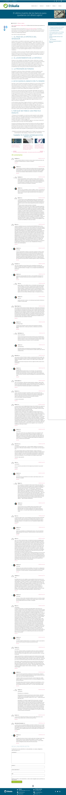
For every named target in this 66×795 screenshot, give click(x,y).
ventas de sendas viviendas (31, 28)
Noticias (54, 5)
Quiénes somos (34, 5)
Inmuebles (48, 5)
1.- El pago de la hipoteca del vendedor (56, 27)
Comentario (14, 752)
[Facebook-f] (54, 1)
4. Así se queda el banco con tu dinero (56, 32)
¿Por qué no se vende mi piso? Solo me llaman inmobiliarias (16, 146)
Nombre (13, 765)
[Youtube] (61, 1)
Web (12, 773)
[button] (4, 27)
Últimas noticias (17, 25)
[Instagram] (59, 1)
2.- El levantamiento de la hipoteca (55, 28)
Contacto (59, 5)
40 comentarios (53, 39)
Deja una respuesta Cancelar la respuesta (55, 42)
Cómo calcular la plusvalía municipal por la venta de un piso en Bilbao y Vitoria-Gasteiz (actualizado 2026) (28, 147)
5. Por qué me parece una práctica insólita (55, 34)
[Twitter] (56, 1)
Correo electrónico (16, 769)
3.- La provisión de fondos (54, 30)
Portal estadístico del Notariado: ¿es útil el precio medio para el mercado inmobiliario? (39, 146)
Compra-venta (23, 25)
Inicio (12, 25)
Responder (17, 173)
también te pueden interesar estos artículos (56, 37)
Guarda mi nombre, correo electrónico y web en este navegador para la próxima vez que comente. (28, 779)
